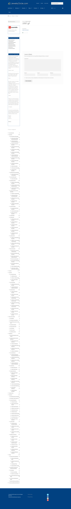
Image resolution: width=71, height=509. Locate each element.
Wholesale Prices (11, 43)
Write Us (9, 121)
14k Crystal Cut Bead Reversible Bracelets (14, 139)
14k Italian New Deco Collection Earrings (14, 287)
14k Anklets (12, 318)
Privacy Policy (30, 496)
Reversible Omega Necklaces (14, 379)
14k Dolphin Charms (14, 409)
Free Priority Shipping (11, 45)
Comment (26, 58)
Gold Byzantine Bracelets (13, 170)
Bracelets (23, 8)
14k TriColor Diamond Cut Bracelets (14, 175)
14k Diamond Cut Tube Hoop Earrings (15, 298)
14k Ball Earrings (14, 276)
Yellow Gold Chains (14, 369)
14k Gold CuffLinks (13, 324)
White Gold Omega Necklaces (14, 376)
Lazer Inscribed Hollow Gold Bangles (15, 188)
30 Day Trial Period (11, 40)
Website (51, 72)
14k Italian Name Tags (15, 415)
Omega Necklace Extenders (14, 391)
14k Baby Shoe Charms (15, 408)
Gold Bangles (12, 215)
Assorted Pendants (13, 400)
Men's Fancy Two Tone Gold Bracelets (15, 251)
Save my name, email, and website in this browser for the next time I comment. (40, 77)
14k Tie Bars (12, 328)
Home (10, 15)
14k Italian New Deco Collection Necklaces (14, 363)
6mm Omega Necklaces (13, 388)
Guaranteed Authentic (12, 42)
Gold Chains (10, 8)
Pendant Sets (11, 393)
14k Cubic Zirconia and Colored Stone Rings (14, 468)
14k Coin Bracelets (14, 178)
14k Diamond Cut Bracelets (14, 172)
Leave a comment (25, 30)
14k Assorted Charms (14, 406)
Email (38, 72)
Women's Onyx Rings (14, 473)
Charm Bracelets (13, 206)
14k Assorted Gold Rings (14, 456)
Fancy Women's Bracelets (14, 136)
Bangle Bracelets (13, 180)
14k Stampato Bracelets (15, 167)
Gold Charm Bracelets (14, 210)
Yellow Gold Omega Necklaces (14, 373)
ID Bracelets (12, 217)
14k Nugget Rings (14, 463)
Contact (42, 3)
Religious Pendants (13, 434)
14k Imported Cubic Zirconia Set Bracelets (15, 142)
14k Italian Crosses (14, 444)
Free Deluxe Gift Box (11, 48)
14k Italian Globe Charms (15, 413)
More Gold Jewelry (12, 316)
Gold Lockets (12, 421)
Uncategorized (11, 132)
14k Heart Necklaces (14, 343)
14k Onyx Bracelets (14, 166)
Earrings (41, 8)
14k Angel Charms (14, 401)
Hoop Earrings (12, 289)
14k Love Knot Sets (13, 326)
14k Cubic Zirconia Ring (14, 320)
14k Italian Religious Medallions (14, 450)
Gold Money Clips (13, 331)
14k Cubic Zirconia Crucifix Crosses (14, 442)
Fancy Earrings (12, 282)
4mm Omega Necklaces (15, 385)
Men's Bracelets (12, 248)
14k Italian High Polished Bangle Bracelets (15, 186)
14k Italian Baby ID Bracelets (14, 222)
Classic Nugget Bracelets (15, 266)
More (9, 12)
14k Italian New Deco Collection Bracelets (14, 155)
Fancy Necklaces (12, 352)
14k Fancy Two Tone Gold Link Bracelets (15, 241)
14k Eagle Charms (14, 411)
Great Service (10, 47)
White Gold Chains (14, 367)
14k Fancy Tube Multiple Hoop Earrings (15, 300)
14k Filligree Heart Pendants (14, 396)
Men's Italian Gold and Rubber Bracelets (15, 257)
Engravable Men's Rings (15, 465)
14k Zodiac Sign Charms (14, 398)
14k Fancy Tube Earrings (15, 277)
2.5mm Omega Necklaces (15, 383)
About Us (37, 3)
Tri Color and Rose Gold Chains (14, 482)
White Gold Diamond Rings (14, 481)
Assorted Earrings (13, 274)
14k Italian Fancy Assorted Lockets (14, 424)
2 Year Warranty (10, 41)
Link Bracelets (12, 235)
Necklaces (17, 8)
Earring (10, 270)
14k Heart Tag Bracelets (15, 193)
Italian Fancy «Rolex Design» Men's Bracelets (15, 269)
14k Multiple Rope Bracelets (14, 201)
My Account (46, 3)
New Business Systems (17, 497)
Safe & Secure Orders (11, 44)
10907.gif (13, 15)
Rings (30, 8)
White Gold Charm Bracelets (14, 213)
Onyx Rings (12, 470)
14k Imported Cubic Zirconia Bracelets (14, 196)
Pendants (35, 8)
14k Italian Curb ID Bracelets (14, 225)
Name (25, 72)
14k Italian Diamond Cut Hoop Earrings (15, 306)
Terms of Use (30, 494)
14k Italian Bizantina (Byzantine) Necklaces (15, 355)
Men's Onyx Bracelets (14, 258)
